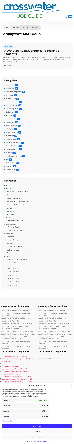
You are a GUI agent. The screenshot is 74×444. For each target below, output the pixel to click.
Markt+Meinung (13, 269)
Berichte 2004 (14, 285)
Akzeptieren (37, 426)
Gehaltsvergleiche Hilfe (15, 221)
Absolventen (10, 85)
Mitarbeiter (9, 129)
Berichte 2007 (14, 275)
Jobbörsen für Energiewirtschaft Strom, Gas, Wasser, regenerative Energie (17, 338)
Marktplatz (9, 234)
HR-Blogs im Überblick (14, 247)
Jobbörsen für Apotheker (10, 321)
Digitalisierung (11, 98)
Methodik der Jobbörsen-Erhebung (19, 201)
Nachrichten (8, 47)
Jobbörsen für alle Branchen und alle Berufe (53, 359)
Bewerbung (9, 95)
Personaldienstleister (13, 142)
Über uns (10, 266)
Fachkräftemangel (12, 105)
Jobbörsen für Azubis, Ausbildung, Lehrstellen (18, 334)
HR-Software (10, 112)
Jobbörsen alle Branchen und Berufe (14, 311)
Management (10, 122)
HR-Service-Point (13, 227)
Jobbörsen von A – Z (14, 195)
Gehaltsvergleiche (12, 109)
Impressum (46, 441)
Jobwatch (11, 214)
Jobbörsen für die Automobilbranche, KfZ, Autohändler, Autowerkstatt (16, 327)
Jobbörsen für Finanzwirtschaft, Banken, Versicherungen (16, 347)
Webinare (10, 243)
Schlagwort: (30, 27)
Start (7, 185)
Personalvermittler (12, 149)
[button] (71, 386)
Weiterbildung (10, 163)
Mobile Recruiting (12, 132)
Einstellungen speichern (37, 437)
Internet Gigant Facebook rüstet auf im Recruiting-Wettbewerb (31, 52)
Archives (16, 27)
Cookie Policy (11, 263)
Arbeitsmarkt (10, 88)
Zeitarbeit (9, 166)
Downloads (11, 237)
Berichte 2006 (14, 278)
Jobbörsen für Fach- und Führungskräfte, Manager (16, 342)
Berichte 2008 (14, 272)
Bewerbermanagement (13, 92)
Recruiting (9, 153)
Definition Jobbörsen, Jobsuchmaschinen (21, 205)
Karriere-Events (12, 240)
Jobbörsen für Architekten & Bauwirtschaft (16, 324)
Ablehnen (37, 432)
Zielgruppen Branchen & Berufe (17, 191)
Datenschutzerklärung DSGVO (34, 441)
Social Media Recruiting (14, 156)
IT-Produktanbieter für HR (15, 230)
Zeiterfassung (10, 170)
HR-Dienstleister (11, 224)
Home (6, 27)
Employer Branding (12, 102)
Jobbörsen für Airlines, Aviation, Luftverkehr (17, 331)
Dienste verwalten (8, 421)
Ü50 (7, 159)
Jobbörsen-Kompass (13, 250)
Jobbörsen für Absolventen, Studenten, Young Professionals (18, 314)
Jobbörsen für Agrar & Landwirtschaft (15, 318)
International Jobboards (15, 198)
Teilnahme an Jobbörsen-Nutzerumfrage (20, 253)
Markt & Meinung (11, 126)
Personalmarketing (12, 146)
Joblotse (10, 208)
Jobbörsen (9, 115)
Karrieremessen (11, 119)
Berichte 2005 (14, 282)
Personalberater (11, 139)
